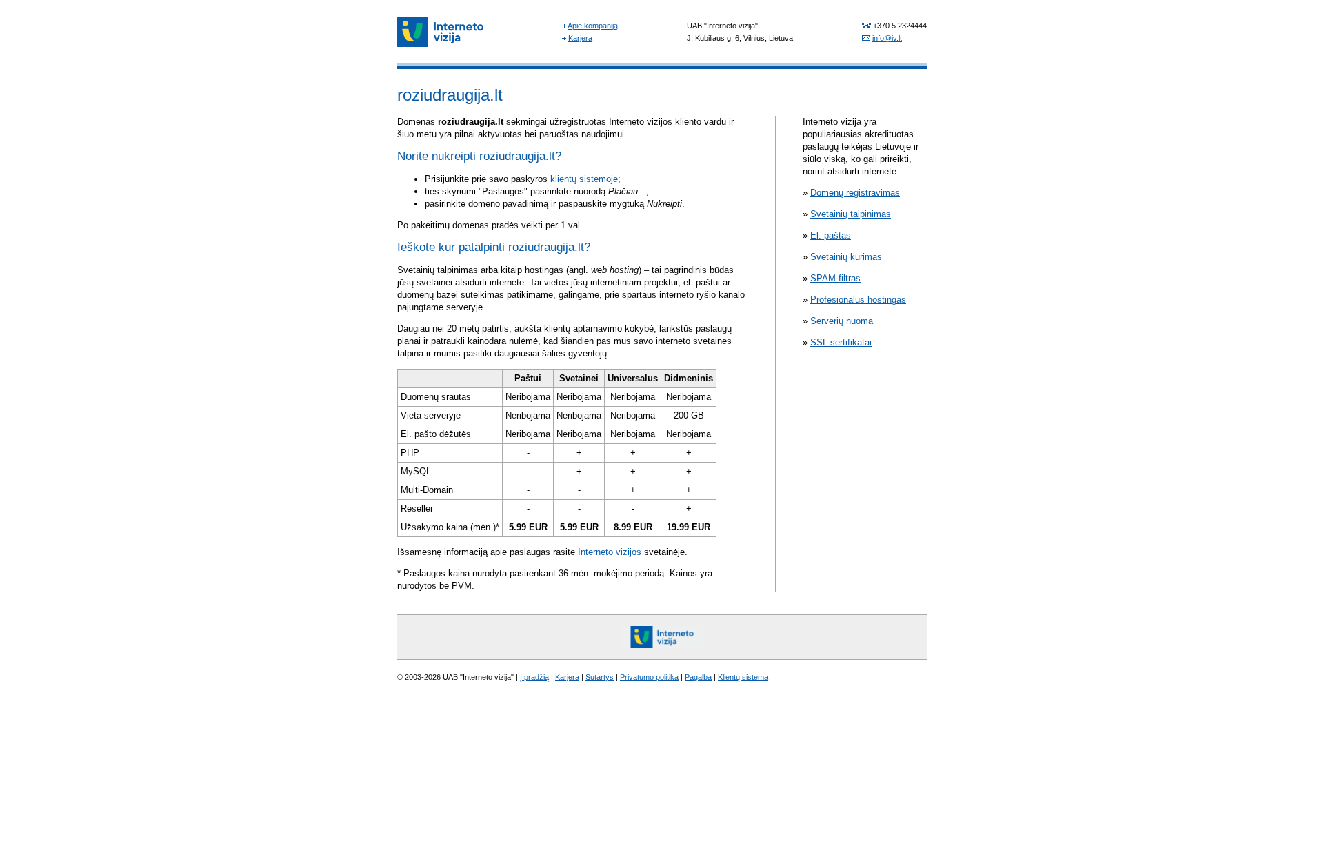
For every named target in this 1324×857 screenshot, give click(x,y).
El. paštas (830, 235)
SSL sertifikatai (841, 342)
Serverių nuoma (841, 321)
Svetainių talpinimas (850, 214)
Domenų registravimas (855, 193)
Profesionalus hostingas (858, 299)
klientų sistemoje (584, 179)
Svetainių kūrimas (846, 257)
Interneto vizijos (609, 552)
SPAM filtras (835, 278)
